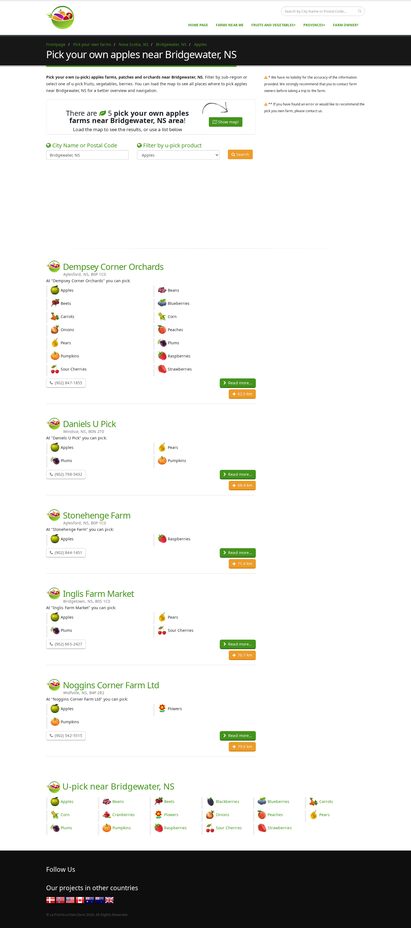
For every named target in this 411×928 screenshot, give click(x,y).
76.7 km (244, 655)
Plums (66, 827)
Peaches (275, 814)
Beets (169, 801)
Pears (324, 814)
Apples (67, 801)
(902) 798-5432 (68, 474)
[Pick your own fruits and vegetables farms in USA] (70, 899)
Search (242, 154)
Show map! (228, 121)
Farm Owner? (345, 25)
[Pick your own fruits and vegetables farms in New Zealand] (99, 899)
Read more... (239, 382)
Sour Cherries (229, 827)
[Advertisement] (201, 203)
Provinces (313, 25)
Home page (198, 25)
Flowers (171, 814)
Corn (65, 814)
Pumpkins (121, 827)
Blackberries (227, 801)
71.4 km (244, 563)
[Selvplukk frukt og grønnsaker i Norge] (60, 899)
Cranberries (123, 814)
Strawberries (280, 827)
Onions (222, 814)
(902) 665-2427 (68, 644)
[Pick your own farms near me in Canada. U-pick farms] (63, 17)
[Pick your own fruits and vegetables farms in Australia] (89, 899)
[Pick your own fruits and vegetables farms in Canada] (79, 899)
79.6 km (244, 746)
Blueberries (279, 801)
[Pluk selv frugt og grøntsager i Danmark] (50, 899)
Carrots (326, 801)
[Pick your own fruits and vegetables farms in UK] (109, 899)
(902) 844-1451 (68, 552)
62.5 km (244, 393)
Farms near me (230, 25)
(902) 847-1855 (68, 382)
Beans (118, 801)
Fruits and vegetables (272, 25)
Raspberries (175, 827)
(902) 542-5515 (68, 735)
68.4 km (244, 485)
